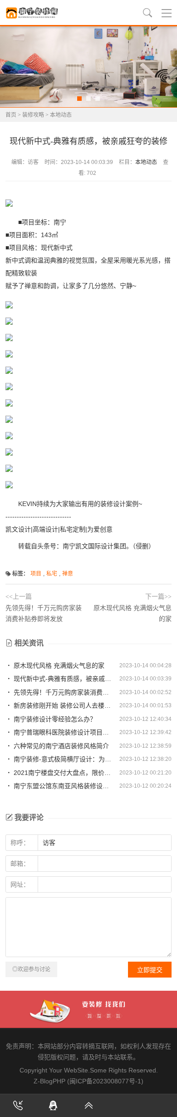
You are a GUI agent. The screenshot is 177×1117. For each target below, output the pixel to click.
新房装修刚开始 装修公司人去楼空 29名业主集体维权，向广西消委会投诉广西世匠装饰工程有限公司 (63, 705)
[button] (79, 98)
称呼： (20, 842)
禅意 (67, 574)
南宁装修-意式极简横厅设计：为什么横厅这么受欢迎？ (63, 759)
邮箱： (20, 863)
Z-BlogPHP (49, 1081)
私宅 (51, 574)
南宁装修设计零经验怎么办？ (54, 719)
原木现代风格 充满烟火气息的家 (58, 665)
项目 (35, 574)
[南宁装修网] (32, 12)
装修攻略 (33, 115)
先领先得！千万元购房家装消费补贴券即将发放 (63, 692)
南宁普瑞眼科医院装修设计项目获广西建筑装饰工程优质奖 (63, 732)
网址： (20, 884)
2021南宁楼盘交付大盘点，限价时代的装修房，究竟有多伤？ (63, 772)
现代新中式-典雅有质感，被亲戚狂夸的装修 (63, 678)
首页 (10, 115)
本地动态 (61, 115)
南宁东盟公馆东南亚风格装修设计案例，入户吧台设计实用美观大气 (63, 785)
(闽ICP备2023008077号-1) (105, 1081)
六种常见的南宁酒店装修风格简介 (60, 746)
